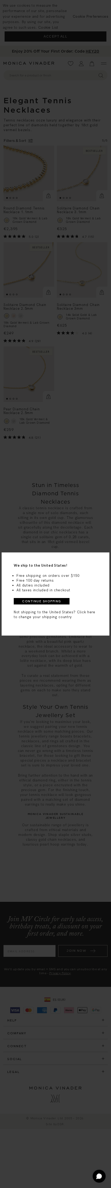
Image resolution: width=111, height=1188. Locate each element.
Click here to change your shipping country (54, 614)
